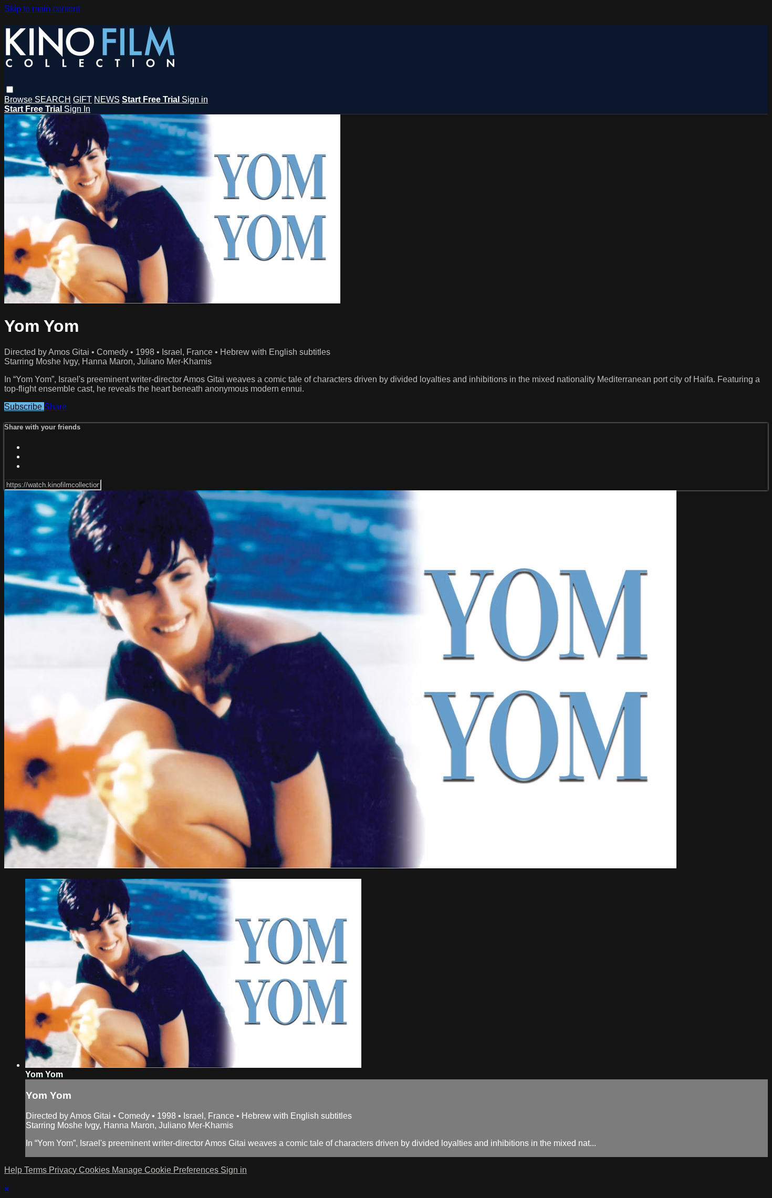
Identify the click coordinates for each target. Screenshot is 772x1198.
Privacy (64, 1169)
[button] (9, 89)
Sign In (77, 108)
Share (55, 406)
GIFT (82, 99)
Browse (19, 99)
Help (14, 1169)
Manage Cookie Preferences (166, 1169)
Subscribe (24, 406)
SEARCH (53, 99)
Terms (36, 1169)
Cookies (95, 1169)
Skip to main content (42, 8)
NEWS (107, 99)
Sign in (195, 99)
